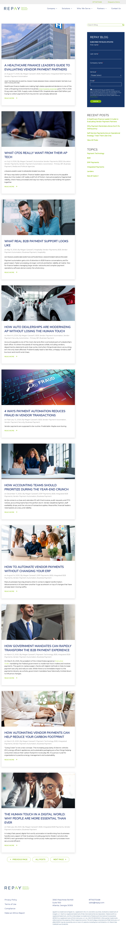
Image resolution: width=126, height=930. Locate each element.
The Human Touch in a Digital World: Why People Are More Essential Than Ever (35, 818)
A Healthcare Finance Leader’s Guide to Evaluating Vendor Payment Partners (37, 67)
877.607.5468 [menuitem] (97, 2)
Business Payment (29, 252)
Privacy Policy (93, 97)
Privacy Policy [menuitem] (11, 900)
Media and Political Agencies (23, 166)
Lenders (90, 171)
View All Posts (92, 140)
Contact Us (116, 8)
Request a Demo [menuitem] (114, 2)
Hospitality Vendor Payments (45, 250)
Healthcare (45, 74)
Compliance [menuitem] (10, 909)
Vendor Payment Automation (16, 76)
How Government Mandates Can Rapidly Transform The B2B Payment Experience (37, 648)
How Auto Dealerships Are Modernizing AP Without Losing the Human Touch (37, 329)
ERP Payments (45, 494)
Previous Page (19, 859)
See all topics (92, 176)
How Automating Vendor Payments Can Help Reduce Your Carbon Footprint (37, 735)
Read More (9, 98)
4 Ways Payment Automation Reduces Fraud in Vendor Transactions (34, 413)
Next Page (58, 859)
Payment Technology (44, 654)
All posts (40, 859)
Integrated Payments (95, 167)
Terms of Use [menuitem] (10, 904)
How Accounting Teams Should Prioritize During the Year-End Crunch (36, 487)
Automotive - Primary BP (53, 164)
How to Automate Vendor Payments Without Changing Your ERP (34, 569)
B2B (38, 74)
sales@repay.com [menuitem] (96, 903)
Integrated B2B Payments (60, 74)
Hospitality (41, 252)
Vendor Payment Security (14, 422)
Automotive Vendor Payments (46, 161)
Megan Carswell (29, 74)
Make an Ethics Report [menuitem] (15, 913)
